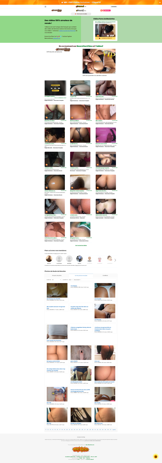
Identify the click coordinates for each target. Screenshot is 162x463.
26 (82, 429)
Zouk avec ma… (100, 96)
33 (100, 429)
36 (108, 429)
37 (110, 429)
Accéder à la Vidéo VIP (106, 38)
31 (95, 429)
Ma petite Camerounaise (77, 191)
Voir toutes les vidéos (81, 245)
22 (71, 429)
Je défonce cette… (50, 143)
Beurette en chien (49, 120)
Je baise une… (74, 215)
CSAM (80, 458)
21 (69, 429)
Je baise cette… (49, 168)
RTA (78, 459)
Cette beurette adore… (51, 238)
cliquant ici (56, 38)
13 (50, 429)
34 (102, 429)
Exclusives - (84, 2)
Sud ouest (82, 217)
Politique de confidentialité (83, 456)
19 (64, 429)
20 (67, 429)
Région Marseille (48, 147)
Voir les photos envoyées (81, 275)
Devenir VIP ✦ (55, 90)
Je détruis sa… (74, 143)
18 (62, 429)
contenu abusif (90, 459)
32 (97, 429)
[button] (115, 260)
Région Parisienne (49, 100)
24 (77, 429)
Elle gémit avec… (74, 238)
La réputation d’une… (51, 215)
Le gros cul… (73, 96)
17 (59, 429)
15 (55, 429)
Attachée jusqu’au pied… (103, 168)
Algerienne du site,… (101, 191)
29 (90, 429)
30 (92, 429)
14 (52, 429)
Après (114, 429)
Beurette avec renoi (101, 143)
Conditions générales (70, 456)
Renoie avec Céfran (109, 99)
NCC (84, 458)
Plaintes (88, 458)
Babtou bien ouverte (101, 215)
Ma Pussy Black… (75, 120)
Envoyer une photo (57, 275)
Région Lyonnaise (99, 217)
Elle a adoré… (99, 120)
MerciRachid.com (90, 444)
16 (57, 429)
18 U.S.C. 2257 (94, 456)
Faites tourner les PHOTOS (67, 31)
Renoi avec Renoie (84, 123)
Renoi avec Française (59, 100)
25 (79, 429)
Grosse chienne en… (50, 191)
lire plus (113, 98)
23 (74, 429)
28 (87, 429)
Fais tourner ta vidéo (82, 14)
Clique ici (56, 253)
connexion (113, 6)
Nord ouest (72, 170)
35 (105, 429)
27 (84, 429)
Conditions (105, 275)
